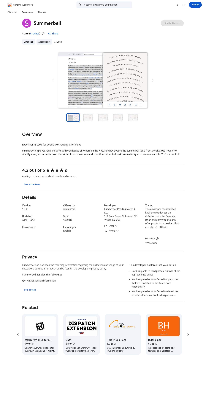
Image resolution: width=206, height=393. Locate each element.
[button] (184, 5)
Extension (28, 41)
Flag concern (29, 227)
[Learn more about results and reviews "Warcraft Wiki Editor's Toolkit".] (32, 343)
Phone (111, 230)
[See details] (30, 289)
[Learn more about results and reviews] (157, 238)
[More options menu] (177, 5)
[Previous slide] (54, 80)
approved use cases (142, 274)
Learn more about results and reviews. (55, 176)
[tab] (12, 12)
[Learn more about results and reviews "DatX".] (73, 343)
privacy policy (98, 268)
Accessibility (44, 41)
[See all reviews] (32, 184)
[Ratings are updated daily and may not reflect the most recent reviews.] (43, 34)
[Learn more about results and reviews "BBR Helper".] (156, 343)
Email (111, 225)
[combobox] (108, 5)
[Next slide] (153, 80)
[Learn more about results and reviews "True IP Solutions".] (115, 343)
